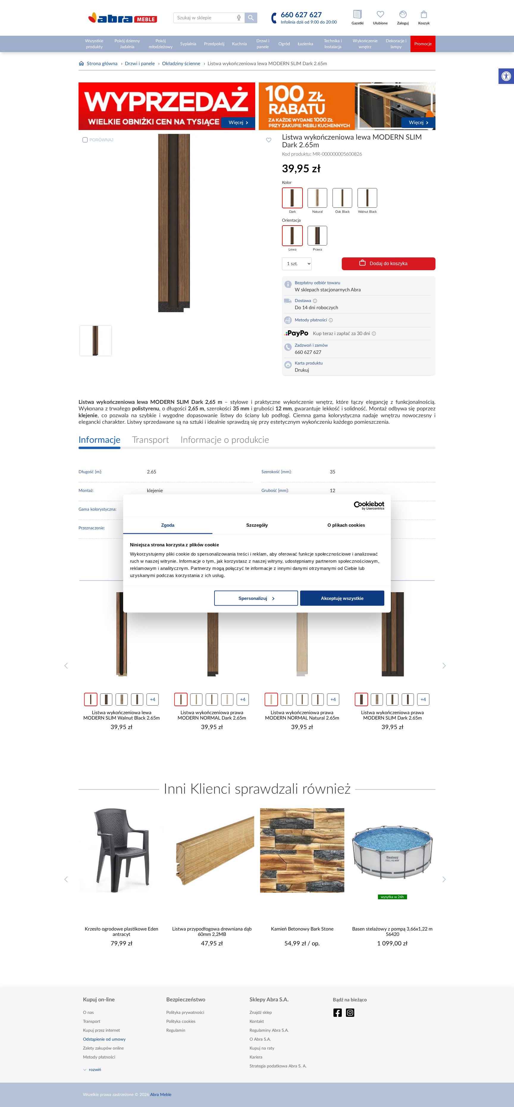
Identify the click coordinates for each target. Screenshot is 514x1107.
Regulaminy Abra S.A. (269, 1030)
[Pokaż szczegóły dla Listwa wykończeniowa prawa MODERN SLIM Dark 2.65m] (392, 634)
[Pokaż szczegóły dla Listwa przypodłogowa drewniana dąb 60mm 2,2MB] (212, 850)
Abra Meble (160, 1095)
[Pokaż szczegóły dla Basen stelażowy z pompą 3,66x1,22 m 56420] (392, 850)
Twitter (350, 1012)
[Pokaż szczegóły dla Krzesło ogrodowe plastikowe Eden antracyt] (121, 850)
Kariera (256, 1057)
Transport (91, 1022)
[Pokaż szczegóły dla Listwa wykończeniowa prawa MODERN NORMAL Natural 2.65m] (302, 634)
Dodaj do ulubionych (268, 140)
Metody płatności (99, 1057)
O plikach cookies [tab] (346, 525)
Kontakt (257, 1022)
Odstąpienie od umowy (104, 1039)
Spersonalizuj (253, 598)
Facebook (337, 1012)
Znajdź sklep (261, 1013)
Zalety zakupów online (103, 1048)
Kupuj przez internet (101, 1030)
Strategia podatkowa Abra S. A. (278, 1066)
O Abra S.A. (260, 1039)
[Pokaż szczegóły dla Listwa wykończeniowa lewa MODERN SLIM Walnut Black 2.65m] (121, 634)
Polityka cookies (180, 1022)
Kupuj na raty (262, 1048)
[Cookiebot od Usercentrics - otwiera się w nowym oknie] (358, 505)
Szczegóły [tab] (257, 525)
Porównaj (101, 139)
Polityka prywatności (185, 1013)
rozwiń (95, 1069)
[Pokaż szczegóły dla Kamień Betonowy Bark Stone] (302, 850)
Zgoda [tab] (168, 525)
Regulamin (175, 1030)
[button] (506, 76)
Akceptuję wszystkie (342, 598)
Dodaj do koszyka (389, 263)
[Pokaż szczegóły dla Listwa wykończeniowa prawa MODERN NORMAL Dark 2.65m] (212, 634)
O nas (88, 1013)
